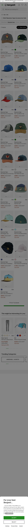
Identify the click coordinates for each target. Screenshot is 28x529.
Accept (14, 518)
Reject (14, 522)
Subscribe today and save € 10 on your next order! (14, 1)
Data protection (9, 513)
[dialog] (14, 513)
